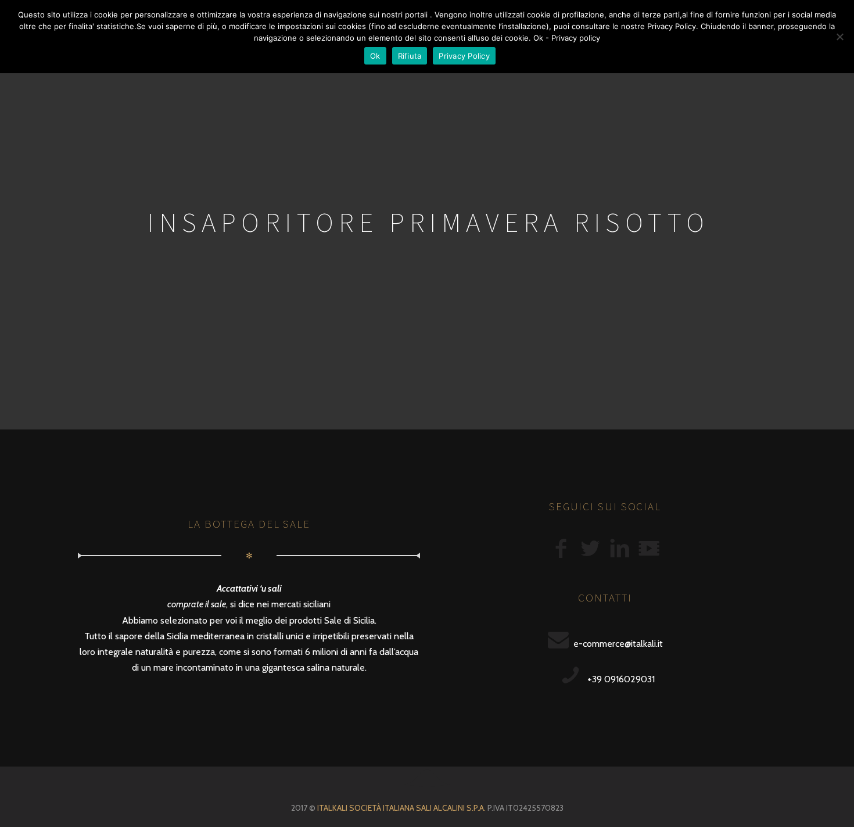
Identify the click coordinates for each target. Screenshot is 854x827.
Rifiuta (410, 55)
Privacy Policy (464, 55)
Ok (375, 55)
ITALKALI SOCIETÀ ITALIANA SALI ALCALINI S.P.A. (401, 808)
